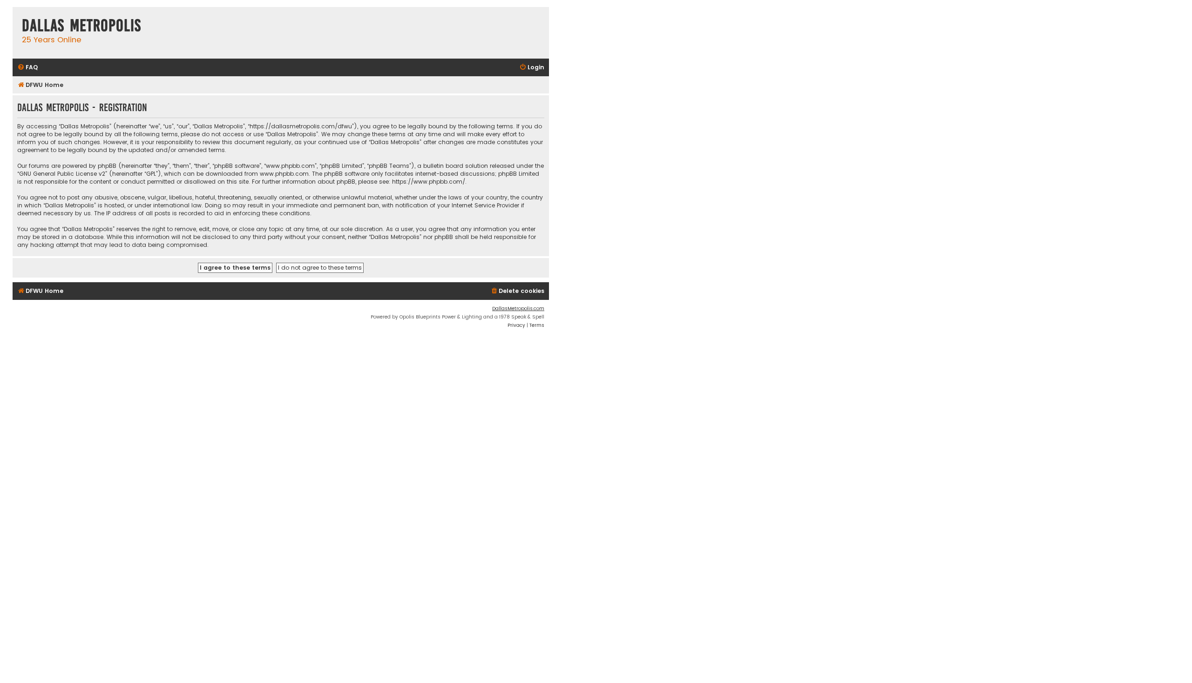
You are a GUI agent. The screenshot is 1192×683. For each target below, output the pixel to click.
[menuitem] (27, 67)
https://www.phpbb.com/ (428, 182)
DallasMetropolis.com (518, 308)
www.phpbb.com (284, 174)
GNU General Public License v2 (62, 174)
